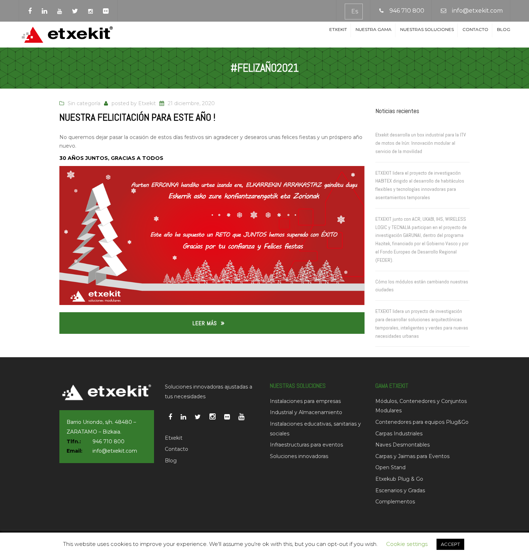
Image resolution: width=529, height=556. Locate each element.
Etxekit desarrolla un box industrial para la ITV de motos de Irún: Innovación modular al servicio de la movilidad (420, 142)
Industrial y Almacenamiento (306, 412)
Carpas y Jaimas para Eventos (412, 456)
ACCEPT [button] (450, 544)
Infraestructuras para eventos (306, 444)
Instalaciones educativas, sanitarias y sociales (315, 429)
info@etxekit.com (477, 10)
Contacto (475, 29)
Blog (503, 29)
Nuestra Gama (374, 29)
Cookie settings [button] (407, 544)
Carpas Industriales (398, 433)
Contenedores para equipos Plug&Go (422, 422)
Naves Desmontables (402, 444)
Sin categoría (84, 103)
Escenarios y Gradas (400, 490)
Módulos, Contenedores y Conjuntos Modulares (421, 406)
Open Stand (390, 467)
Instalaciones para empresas (305, 401)
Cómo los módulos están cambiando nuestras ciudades (421, 285)
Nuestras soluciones (427, 29)
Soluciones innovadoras (299, 456)
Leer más (205, 323)
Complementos (395, 501)
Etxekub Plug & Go (399, 479)
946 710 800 (406, 10)
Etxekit (338, 29)
